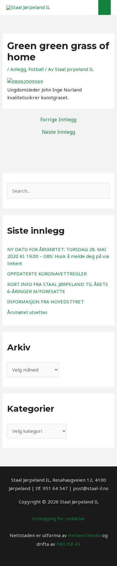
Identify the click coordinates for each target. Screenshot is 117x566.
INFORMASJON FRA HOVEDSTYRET (45, 301)
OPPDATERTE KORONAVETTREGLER (47, 273)
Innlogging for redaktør (58, 518)
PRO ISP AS (68, 544)
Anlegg (18, 69)
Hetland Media (84, 535)
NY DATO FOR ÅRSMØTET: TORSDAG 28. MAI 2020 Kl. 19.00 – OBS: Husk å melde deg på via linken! (58, 256)
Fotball (36, 69)
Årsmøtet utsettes (27, 312)
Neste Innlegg (58, 131)
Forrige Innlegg (58, 119)
